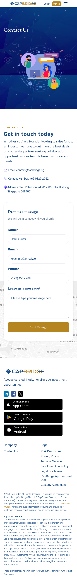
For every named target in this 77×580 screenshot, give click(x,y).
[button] (66, 3)
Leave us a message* (24, 288)
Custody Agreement (53, 484)
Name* (13, 230)
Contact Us (11, 451)
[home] (23, 3)
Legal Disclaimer (51, 471)
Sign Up (56, 3)
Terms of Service (51, 461)
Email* (13, 249)
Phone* (13, 269)
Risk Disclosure (51, 451)
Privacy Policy (50, 456)
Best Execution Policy (54, 466)
